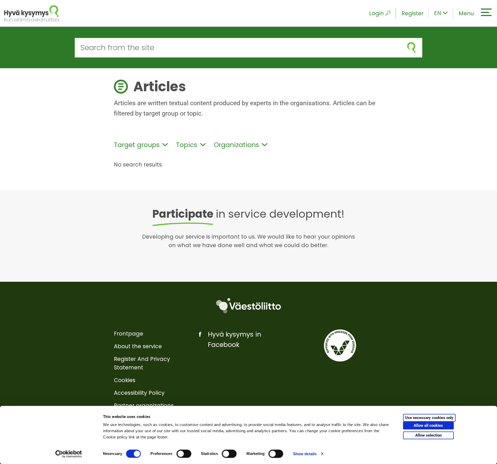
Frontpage (128, 333)
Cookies (124, 380)
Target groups (137, 144)
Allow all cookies (428, 425)
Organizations (236, 144)
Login (376, 13)
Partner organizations (144, 405)
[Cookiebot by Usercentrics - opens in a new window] (68, 454)
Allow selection (428, 435)
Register (412, 13)
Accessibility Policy (139, 393)
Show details (305, 454)
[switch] (184, 454)
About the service (138, 346)
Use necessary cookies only (429, 418)
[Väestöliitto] (248, 305)
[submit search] (411, 47)
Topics (186, 144)
